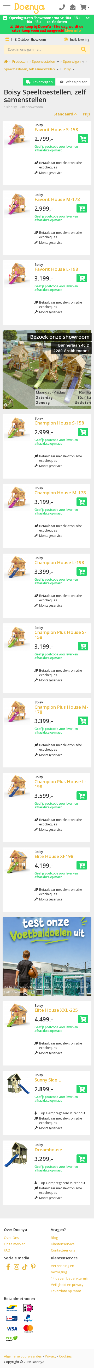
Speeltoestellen (44, 61)
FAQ (7, 1250)
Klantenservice (63, 1244)
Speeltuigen (72, 61)
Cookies (65, 1356)
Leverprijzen (42, 81)
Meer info (73, 30)
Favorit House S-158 (56, 129)
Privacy (50, 1356)
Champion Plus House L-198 (60, 783)
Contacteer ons (63, 1250)
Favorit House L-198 (56, 269)
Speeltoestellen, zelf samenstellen (29, 69)
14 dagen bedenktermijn (70, 1278)
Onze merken (15, 1244)
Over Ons (11, 1237)
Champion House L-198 (59, 562)
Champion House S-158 (59, 423)
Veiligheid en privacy (67, 1284)
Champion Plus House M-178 (61, 709)
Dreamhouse (48, 1150)
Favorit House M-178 (57, 199)
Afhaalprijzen (76, 81)
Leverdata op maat (66, 1291)
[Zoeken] (83, 49)
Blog (54, 1237)
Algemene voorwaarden (23, 1356)
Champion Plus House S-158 (60, 634)
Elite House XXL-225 (56, 1010)
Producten (20, 61)
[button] (84, 7)
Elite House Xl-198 (53, 856)
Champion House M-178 (60, 493)
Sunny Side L (47, 1080)
